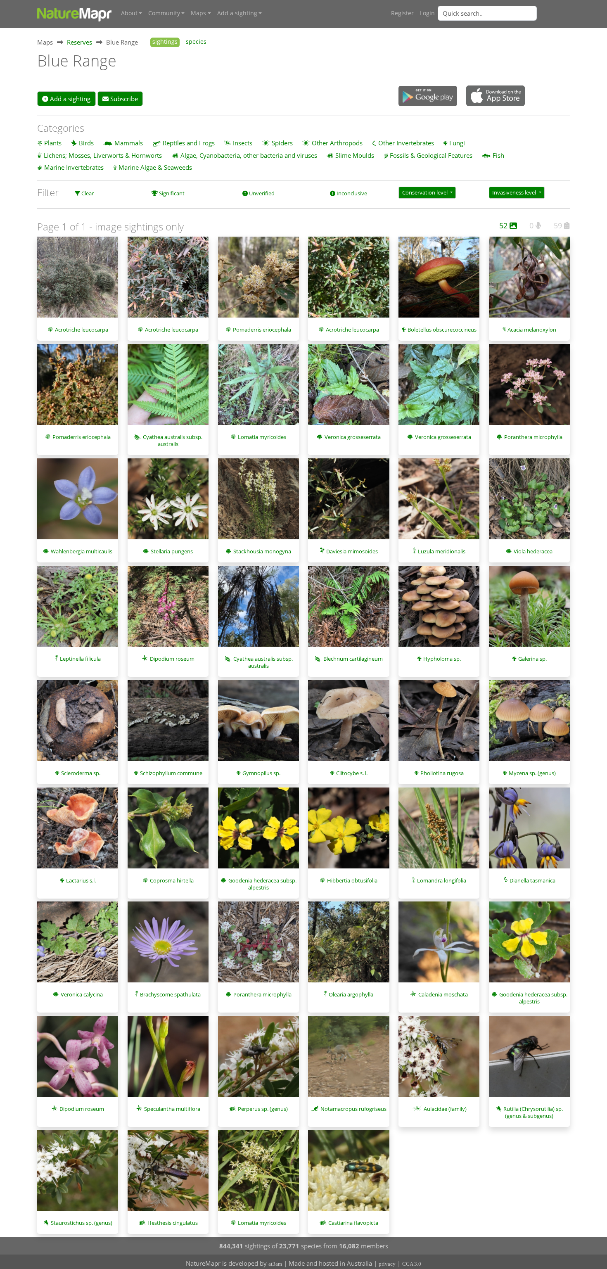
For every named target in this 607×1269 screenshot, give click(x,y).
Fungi (457, 143)
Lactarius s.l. (81, 880)
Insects (242, 143)
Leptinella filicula (80, 658)
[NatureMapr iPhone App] (495, 97)
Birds (86, 143)
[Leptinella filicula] (77, 610)
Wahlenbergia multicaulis (81, 551)
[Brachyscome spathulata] (168, 946)
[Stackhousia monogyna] (258, 503)
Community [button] (164, 13)
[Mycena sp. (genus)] (529, 724)
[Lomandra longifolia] (438, 832)
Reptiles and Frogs (189, 143)
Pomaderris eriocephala (262, 329)
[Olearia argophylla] (348, 946)
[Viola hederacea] (529, 503)
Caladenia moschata (443, 994)
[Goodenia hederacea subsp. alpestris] (258, 832)
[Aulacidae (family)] (438, 1060)
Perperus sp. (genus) (263, 1108)
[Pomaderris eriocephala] (258, 281)
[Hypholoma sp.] (438, 610)
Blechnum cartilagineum (353, 658)
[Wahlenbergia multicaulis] (77, 503)
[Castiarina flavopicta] (348, 1174)
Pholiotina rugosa (442, 773)
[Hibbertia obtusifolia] (348, 832)
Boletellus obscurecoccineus (442, 329)
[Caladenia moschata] (438, 946)
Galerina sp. (532, 658)
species (196, 41)
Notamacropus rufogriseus (353, 1108)
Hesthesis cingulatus (172, 1222)
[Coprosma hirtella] (168, 832)
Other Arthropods (337, 143)
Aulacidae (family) (445, 1108)
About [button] (129, 13)
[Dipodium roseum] (168, 610)
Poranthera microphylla (533, 437)
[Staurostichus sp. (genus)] (77, 1174)
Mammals (128, 143)
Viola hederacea (533, 551)
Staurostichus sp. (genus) (81, 1222)
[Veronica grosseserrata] (348, 389)
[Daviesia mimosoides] (348, 503)
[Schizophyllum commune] (168, 724)
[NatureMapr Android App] (427, 97)
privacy (387, 1264)
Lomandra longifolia (441, 880)
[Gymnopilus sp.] (258, 724)
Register (402, 13)
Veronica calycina (82, 994)
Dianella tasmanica (532, 880)
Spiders (282, 143)
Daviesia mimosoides (352, 551)
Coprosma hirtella (172, 880)
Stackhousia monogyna (262, 551)
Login (427, 13)
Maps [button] (198, 13)
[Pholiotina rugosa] (438, 725)
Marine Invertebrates (74, 167)
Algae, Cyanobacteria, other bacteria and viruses (248, 155)
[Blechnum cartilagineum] (348, 610)
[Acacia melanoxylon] (529, 281)
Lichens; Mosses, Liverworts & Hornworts (103, 155)
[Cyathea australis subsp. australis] (168, 389)
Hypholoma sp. (442, 658)
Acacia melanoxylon (531, 329)
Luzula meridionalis (441, 551)
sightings (165, 41)
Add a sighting (69, 99)
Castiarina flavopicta (353, 1222)
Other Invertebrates (406, 143)
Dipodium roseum (172, 658)
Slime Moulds (354, 155)
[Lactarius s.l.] (77, 832)
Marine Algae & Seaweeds (155, 167)
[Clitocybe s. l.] (348, 725)
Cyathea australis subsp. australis (172, 440)
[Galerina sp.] (529, 610)
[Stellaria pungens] (168, 503)
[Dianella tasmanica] (529, 832)
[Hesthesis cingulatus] (168, 1174)
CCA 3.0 (411, 1264)
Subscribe (123, 99)
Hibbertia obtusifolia (352, 880)
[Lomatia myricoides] (258, 389)
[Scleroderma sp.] (77, 724)
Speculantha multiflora (172, 1108)
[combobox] (504, 13)
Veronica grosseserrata (353, 437)
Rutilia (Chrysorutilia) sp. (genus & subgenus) (533, 1112)
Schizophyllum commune (171, 773)
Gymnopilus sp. (261, 773)
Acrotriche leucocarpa (81, 329)
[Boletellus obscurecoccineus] (438, 281)
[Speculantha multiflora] (168, 1060)
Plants (53, 143)
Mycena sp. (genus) (532, 773)
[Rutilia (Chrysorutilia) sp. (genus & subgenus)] (529, 1060)
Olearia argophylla (351, 994)
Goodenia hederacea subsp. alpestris (262, 884)
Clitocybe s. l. (352, 773)
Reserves (79, 42)
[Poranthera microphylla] (529, 388)
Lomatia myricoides (262, 437)
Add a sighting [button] (237, 13)
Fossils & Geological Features (431, 155)
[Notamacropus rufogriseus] (348, 1060)
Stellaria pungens (172, 551)
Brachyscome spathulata (170, 994)
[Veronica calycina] (77, 946)
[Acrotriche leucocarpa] (77, 281)
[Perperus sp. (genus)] (258, 1060)
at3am (275, 1264)
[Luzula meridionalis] (438, 503)
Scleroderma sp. (80, 773)
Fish (498, 155)
